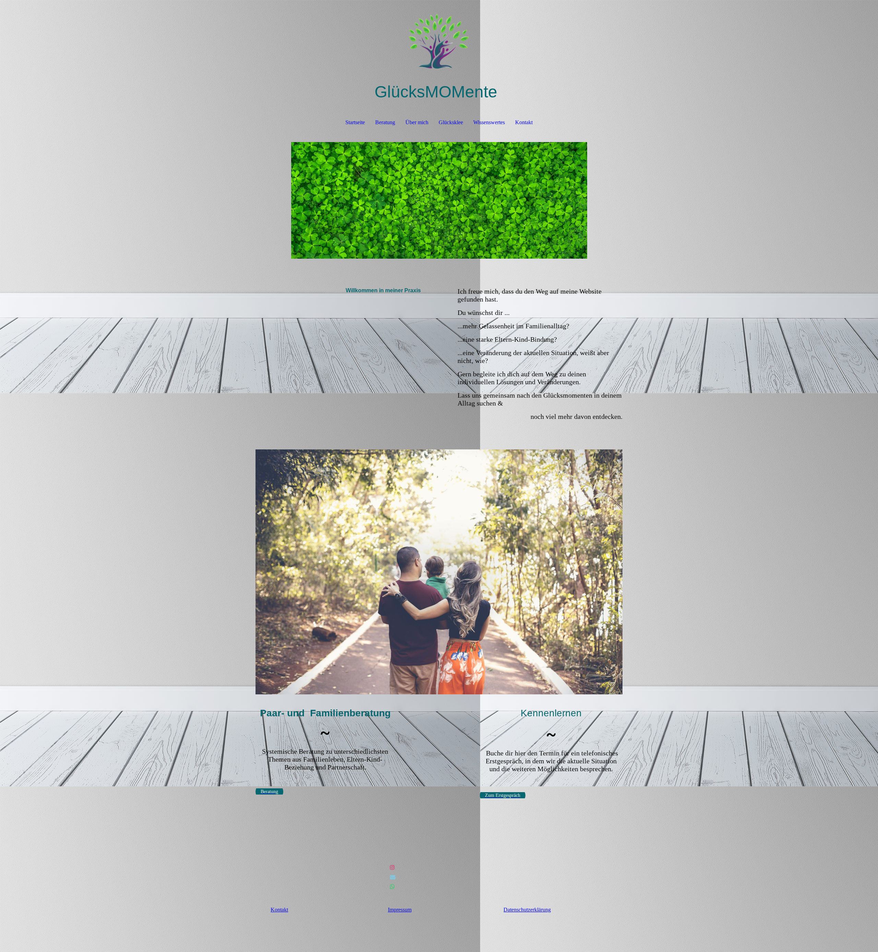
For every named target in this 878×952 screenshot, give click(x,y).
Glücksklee (451, 122)
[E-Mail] (392, 877)
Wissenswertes (489, 122)
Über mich (416, 122)
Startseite (355, 122)
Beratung (385, 122)
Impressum (400, 910)
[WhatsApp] (392, 887)
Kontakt (524, 122)
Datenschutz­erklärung (527, 910)
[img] (439, 34)
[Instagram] (392, 867)
